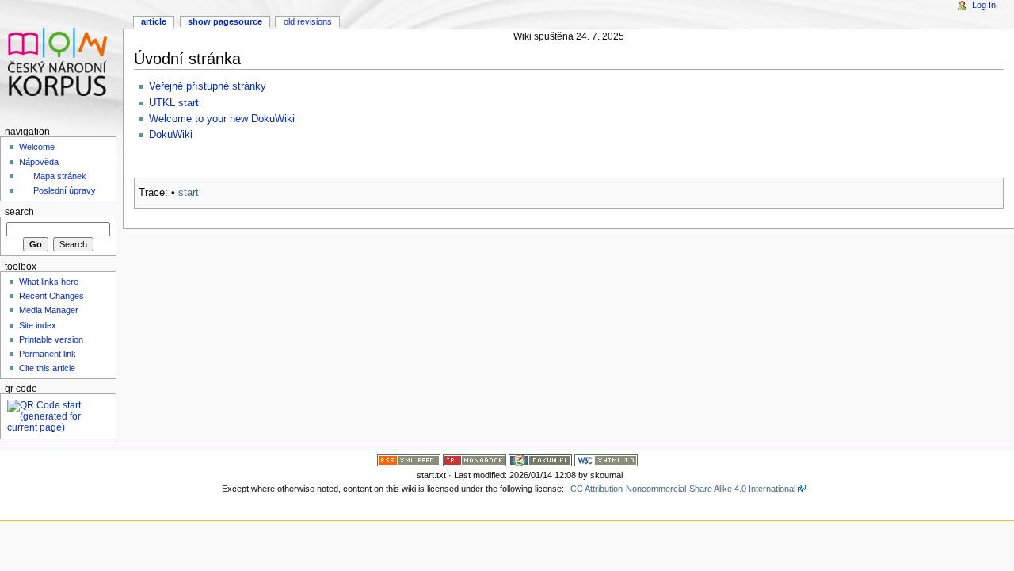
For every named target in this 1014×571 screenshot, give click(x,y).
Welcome (37, 146)
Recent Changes (51, 296)
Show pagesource (225, 21)
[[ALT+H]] (61, 61)
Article (153, 21)
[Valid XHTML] (606, 459)
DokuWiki (171, 134)
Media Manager (48, 310)
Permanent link (47, 353)
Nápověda (39, 162)
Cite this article (47, 368)
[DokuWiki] (540, 459)
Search (19, 212)
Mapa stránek (59, 176)
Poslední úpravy (64, 190)
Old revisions (308, 21)
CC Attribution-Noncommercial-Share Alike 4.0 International (682, 488)
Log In (984, 5)
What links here (48, 281)
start (188, 192)
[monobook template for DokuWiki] (474, 459)
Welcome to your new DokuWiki (222, 119)
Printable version (51, 339)
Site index (37, 325)
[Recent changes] (408, 459)
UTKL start (174, 103)
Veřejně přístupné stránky (207, 86)
